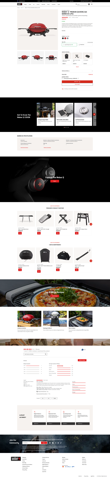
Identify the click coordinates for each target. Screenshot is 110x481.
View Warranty (80, 423)
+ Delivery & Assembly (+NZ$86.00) (70, 78)
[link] (67, 17)
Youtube (53, 443)
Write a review (75, 17)
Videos (63, 462)
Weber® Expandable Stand (23, 229)
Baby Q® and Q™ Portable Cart (61, 229)
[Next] (94, 114)
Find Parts (50, 423)
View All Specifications (24, 147)
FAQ (42, 468)
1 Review (37, 349)
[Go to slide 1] (64, 127)
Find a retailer (77, 84)
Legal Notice (92, 476)
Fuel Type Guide (90, 42)
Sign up (44, 442)
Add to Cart (76, 81)
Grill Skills (63, 460)
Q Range (18, 7)
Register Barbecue (45, 464)
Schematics (44, 469)
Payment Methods (45, 466)
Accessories (84, 460)
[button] (27, 4)
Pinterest (58, 443)
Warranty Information (47, 147)
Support (43, 459)
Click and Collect (25, 468)
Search (78, 4)
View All (77, 66)
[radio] (63, 38)
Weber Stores (84, 464)
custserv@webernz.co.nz (52, 447)
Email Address (25, 442)
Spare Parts (44, 471)
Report (55, 398)
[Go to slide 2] (65, 127)
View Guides (65, 423)
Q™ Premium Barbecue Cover (23, 265)
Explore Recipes (55, 295)
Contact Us (44, 460)
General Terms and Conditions (27, 464)
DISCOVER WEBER (54, 1)
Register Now (36, 423)
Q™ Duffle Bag (58, 265)
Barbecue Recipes (65, 459)
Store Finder (71, 1)
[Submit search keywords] (76, 4)
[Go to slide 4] (68, 127)
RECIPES (39, 1)
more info (75, 88)
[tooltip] (84, 350)
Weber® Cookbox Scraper (79, 265)
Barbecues (84, 459)
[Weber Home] (19, 4)
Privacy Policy (43, 448)
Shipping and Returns (26, 466)
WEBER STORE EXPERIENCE (46, 1)
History (23, 460)
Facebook (50, 443)
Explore (54, 181)
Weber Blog (24, 462)
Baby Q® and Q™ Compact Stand (81, 229)
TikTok (61, 443)
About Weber (24, 459)
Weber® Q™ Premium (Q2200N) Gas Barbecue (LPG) (32, 7)
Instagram (55, 443)
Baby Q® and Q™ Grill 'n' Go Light (43, 229)
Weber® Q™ (22, 7)
